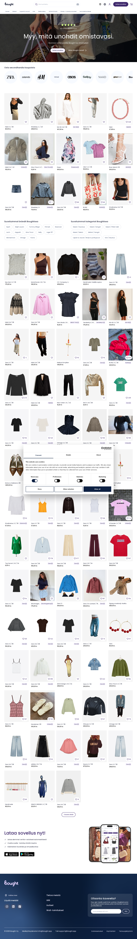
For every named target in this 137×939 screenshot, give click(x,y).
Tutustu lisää (68, 815)
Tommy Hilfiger (34, 227)
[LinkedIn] (13, 906)
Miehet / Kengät (93, 232)
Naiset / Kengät (95, 227)
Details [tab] (68, 455)
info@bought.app (45, 931)
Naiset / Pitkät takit (112, 227)
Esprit (8, 227)
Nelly (40, 232)
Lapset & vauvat (25, 11)
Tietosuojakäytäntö (126, 931)
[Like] (26, 122)
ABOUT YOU (73, 322)
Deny (39, 489)
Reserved (58, 227)
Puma (33, 238)
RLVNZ (101, 207)
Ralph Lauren (19, 227)
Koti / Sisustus (110, 238)
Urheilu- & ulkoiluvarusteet (68, 11)
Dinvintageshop (46, 603)
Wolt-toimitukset (55, 910)
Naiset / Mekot (78, 232)
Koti (34, 11)
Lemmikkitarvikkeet (85, 11)
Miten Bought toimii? (76, 50)
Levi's (8, 232)
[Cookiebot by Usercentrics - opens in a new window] (102, 448)
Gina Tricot (47, 167)
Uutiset (49, 905)
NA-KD (75, 127)
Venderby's (99, 322)
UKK (48, 900)
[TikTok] (19, 906)
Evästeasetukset (97, 931)
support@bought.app (67, 931)
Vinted (23, 167)
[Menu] (105, 4)
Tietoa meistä (53, 895)
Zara (23, 207)
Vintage (23, 238)
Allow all (97, 489)
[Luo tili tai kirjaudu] (110, 4)
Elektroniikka (42, 11)
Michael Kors (10, 238)
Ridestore (74, 167)
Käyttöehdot (111, 931)
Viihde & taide (53, 11)
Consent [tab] (38, 455)
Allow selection (68, 489)
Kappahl (18, 232)
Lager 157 (50, 232)
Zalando (22, 523)
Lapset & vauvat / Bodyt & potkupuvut (86, 238)
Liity (126, 911)
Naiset (7, 11)
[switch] (57, 480)
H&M (127, 127)
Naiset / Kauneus (79, 227)
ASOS (127, 167)
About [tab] (98, 455)
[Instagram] (7, 906)
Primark (47, 227)
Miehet (14, 11)
